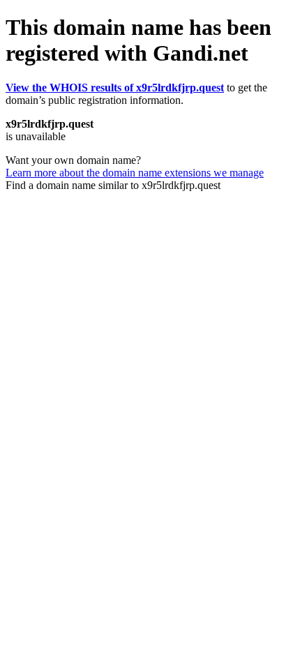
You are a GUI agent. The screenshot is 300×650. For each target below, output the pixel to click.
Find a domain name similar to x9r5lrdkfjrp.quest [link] (113, 185)
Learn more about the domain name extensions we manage (135, 173)
